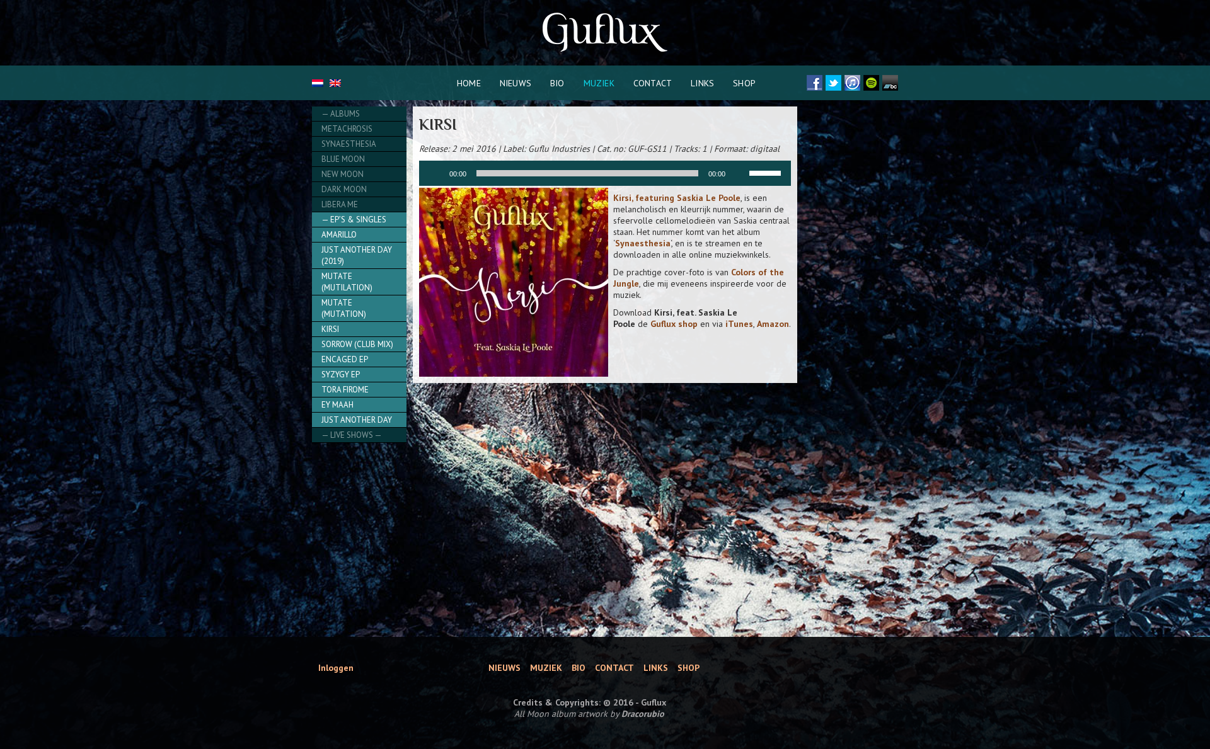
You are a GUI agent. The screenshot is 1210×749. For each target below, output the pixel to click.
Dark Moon (344, 189)
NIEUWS (515, 83)
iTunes (739, 323)
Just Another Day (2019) (356, 255)
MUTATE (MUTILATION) (346, 282)
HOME (469, 83)
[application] (605, 173)
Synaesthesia (348, 144)
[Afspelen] (435, 173)
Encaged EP (344, 359)
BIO (557, 83)
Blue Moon (343, 159)
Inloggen (336, 667)
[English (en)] (335, 83)
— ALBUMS (340, 113)
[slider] (767, 172)
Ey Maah (337, 404)
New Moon (342, 174)
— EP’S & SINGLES (353, 219)
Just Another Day (356, 420)
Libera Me (339, 204)
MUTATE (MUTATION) (343, 308)
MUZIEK (599, 83)
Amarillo (339, 234)
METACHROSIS (346, 128)
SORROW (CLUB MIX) (357, 344)
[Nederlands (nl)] (317, 83)
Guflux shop (674, 323)
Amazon (773, 323)
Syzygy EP (340, 374)
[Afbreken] (739, 173)
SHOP (744, 83)
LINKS (702, 83)
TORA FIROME (345, 389)
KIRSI (330, 329)
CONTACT (652, 83)
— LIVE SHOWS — (351, 435)
